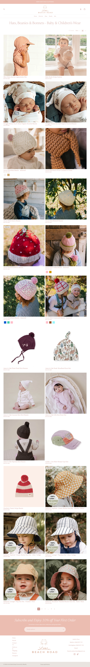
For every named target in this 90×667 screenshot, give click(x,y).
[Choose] (42, 73)
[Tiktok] (78, 654)
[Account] (81, 9)
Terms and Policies (45, 664)
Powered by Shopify (22, 664)
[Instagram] (74, 654)
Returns (14, 653)
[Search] (4, 9)
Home (14, 638)
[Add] (83, 119)
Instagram (15, 655)
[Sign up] (63, 629)
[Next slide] (42, 55)
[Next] (54, 609)
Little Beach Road (11, 664)
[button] (78, 31)
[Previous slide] (6, 55)
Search (14, 640)
